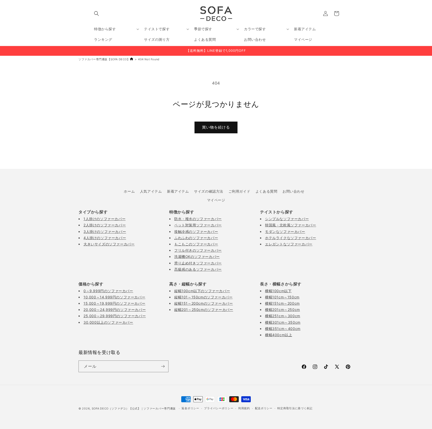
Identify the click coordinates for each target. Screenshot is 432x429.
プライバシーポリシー (218, 408)
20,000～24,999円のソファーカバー (115, 309)
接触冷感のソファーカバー (196, 231)
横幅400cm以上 (278, 335)
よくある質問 (267, 191)
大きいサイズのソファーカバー (109, 244)
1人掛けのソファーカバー (105, 219)
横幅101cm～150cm (282, 297)
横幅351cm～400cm (282, 328)
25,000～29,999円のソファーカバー (115, 316)
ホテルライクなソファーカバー (290, 238)
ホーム (129, 191)
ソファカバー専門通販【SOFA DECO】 (104, 59)
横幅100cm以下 (278, 291)
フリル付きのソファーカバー (198, 250)
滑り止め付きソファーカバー (198, 263)
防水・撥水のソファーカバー (198, 219)
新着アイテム (178, 191)
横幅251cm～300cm (282, 316)
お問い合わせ (293, 191)
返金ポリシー (190, 408)
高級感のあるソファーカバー (198, 269)
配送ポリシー (263, 408)
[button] (96, 13)
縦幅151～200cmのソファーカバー (203, 303)
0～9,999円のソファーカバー (108, 291)
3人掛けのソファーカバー (105, 231)
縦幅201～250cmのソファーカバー (203, 309)
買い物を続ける (216, 127)
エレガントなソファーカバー (288, 244)
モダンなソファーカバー (285, 231)
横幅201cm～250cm (282, 309)
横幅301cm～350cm (282, 322)
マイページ (216, 200)
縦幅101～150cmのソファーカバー (203, 297)
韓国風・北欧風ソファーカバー (290, 225)
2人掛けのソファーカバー (105, 225)
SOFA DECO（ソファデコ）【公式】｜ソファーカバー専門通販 (134, 408)
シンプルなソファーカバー (287, 219)
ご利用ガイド (239, 191)
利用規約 (244, 408)
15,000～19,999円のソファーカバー (114, 303)
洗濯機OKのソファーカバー (197, 256)
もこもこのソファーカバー (196, 244)
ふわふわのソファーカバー (196, 238)
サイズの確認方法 (208, 191)
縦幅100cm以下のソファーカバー (202, 291)
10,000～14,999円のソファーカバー (114, 297)
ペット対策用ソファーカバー (198, 225)
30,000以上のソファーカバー (108, 322)
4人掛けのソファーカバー (105, 238)
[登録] (162, 366)
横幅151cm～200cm (282, 303)
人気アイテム (151, 191)
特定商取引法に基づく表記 (294, 408)
